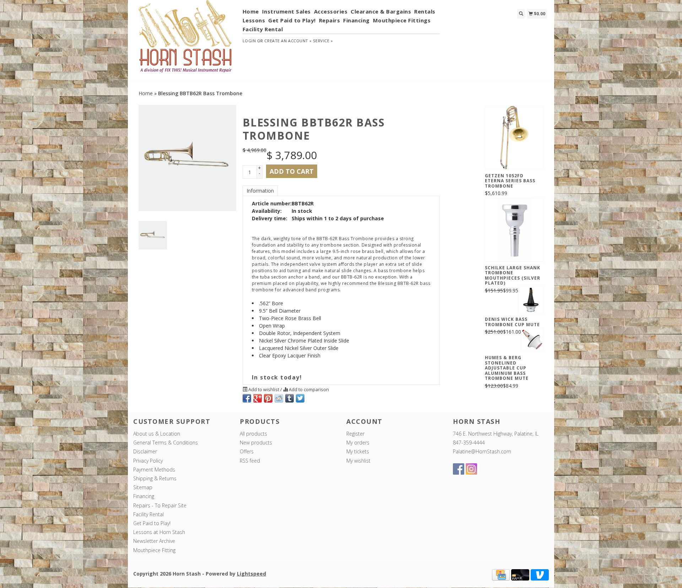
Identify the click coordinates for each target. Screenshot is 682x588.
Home (251, 11)
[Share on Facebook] (247, 398)
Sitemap (142, 487)
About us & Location (156, 433)
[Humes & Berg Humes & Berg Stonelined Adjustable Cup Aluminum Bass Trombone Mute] (532, 339)
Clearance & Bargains (381, 11)
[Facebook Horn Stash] (458, 469)
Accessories (331, 11)
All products (253, 433)
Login (249, 40)
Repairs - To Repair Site (159, 505)
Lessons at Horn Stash (159, 532)
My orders (357, 442)
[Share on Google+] (257, 398)
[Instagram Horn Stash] (471, 469)
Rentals (424, 11)
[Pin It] (268, 398)
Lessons (254, 20)
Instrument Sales (286, 11)
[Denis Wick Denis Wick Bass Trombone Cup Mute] (531, 299)
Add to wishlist (263, 390)
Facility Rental (263, 29)
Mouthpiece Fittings (402, 20)
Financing (356, 20)
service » (323, 40)
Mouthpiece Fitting (154, 550)
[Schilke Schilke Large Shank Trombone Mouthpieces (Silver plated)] (514, 229)
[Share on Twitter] (300, 398)
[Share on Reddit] (279, 398)
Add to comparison (308, 390)
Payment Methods (154, 469)
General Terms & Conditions (165, 442)
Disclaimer (145, 451)
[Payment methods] (501, 574)
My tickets (357, 451)
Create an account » (288, 40)
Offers (247, 451)
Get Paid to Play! (292, 20)
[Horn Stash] (185, 40)
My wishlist (358, 460)
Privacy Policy (148, 460)
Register (355, 433)
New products (256, 442)
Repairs (329, 20)
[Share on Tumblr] (289, 398)
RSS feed (250, 460)
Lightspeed (251, 573)
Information (260, 190)
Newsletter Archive (154, 541)
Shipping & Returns (155, 478)
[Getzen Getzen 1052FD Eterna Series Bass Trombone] (514, 137)
